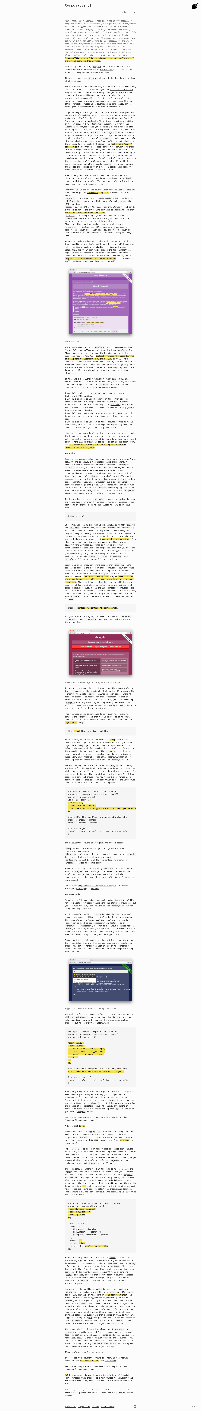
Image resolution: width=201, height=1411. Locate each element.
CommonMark (92, 193)
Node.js (125, 433)
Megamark (118, 135)
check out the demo (109, 78)
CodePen (95, 888)
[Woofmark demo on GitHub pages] (100, 303)
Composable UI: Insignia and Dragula (97, 886)
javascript (70, 1407)
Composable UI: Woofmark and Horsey (96, 1366)
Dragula (69, 565)
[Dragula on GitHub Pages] (100, 654)
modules (95, 1407)
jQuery (130, 407)
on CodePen (110, 1361)
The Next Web (106, 69)
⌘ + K (194, 1406)
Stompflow (88, 367)
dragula (113, 459)
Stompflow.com (72, 353)
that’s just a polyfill (105, 1346)
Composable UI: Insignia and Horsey (96, 1117)
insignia (83, 462)
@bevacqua (81, 888)
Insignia (69, 688)
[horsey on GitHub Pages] (100, 981)
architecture (107, 1407)
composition (84, 1407)
